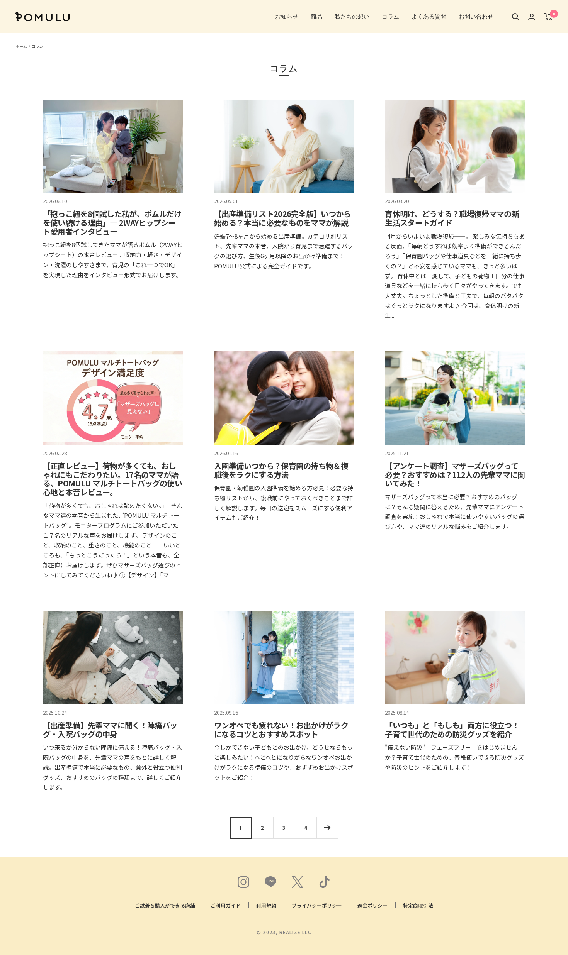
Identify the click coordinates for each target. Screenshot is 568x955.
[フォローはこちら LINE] (270, 882)
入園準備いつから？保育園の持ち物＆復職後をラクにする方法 (281, 470)
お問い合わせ (476, 16)
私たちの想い (352, 16)
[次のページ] (327, 827)
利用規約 (266, 905)
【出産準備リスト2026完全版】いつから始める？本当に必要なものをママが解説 (282, 218)
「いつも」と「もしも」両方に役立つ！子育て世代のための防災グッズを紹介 (452, 730)
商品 (316, 16)
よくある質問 (429, 16)
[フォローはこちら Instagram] (243, 882)
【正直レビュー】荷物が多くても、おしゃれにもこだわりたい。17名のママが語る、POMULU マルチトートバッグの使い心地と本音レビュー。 (112, 479)
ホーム (21, 46)
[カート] (548, 16)
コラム (390, 16)
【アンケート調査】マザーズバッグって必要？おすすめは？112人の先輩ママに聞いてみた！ (455, 474)
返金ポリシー (372, 905)
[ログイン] (531, 17)
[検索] (515, 16)
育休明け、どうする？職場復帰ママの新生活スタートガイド (452, 218)
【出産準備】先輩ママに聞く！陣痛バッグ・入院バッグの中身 (110, 730)
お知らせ (286, 16)
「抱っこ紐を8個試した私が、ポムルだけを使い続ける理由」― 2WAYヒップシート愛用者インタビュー (112, 222)
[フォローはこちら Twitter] (297, 882)
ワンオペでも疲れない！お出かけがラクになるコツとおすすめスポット (281, 730)
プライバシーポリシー (317, 905)
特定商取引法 (418, 905)
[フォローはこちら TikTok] (324, 882)
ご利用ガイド (226, 905)
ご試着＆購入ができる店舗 (165, 905)
